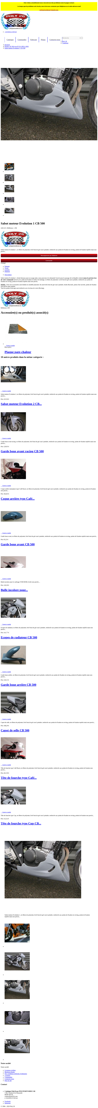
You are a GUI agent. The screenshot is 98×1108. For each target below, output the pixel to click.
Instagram (8, 1103)
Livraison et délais (10, 1070)
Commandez (8, 1077)
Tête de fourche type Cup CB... (21, 823)
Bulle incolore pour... (14, 590)
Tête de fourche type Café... (19, 777)
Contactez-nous (9, 1079)
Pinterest (7, 271)
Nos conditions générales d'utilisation (16, 1074)
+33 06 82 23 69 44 (11, 32)
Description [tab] (8, 275)
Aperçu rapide (10, 345)
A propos (7, 1075)
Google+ (7, 270)
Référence (4, 308)
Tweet (6, 268)
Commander (49, 260)
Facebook (8, 1101)
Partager (7, 266)
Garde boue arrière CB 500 (18, 684)
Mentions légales (10, 1072)
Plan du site (8, 1080)
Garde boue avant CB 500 (18, 544)
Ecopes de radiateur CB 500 (19, 637)
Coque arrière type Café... (18, 498)
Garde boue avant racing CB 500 (22, 451)
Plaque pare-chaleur (18, 352)
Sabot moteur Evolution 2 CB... (21, 404)
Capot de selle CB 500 (15, 730)
